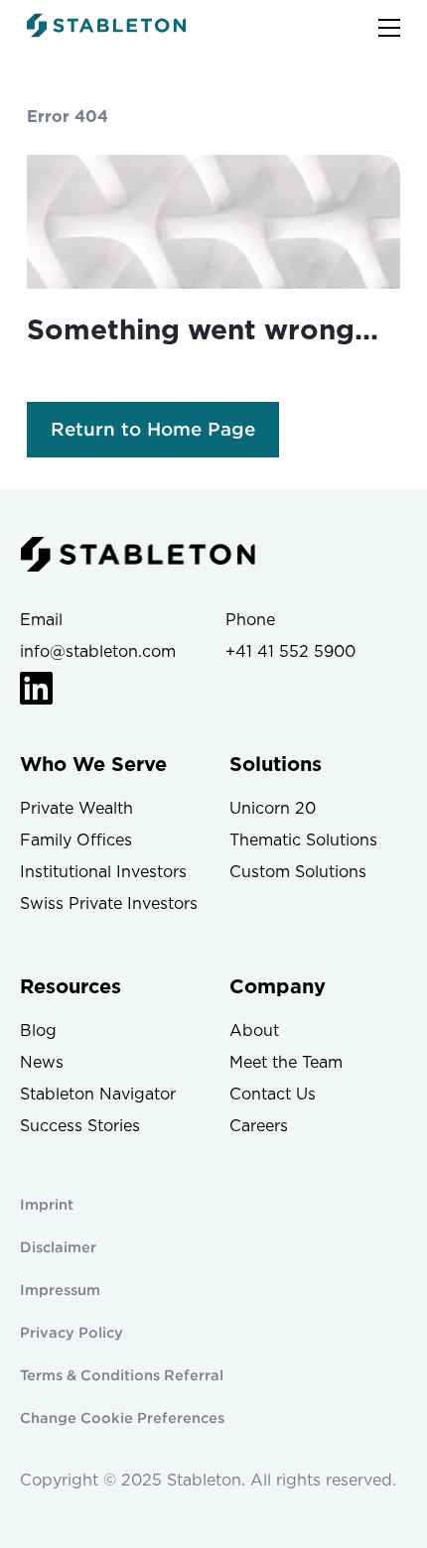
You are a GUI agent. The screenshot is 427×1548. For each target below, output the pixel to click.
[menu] (389, 28)
